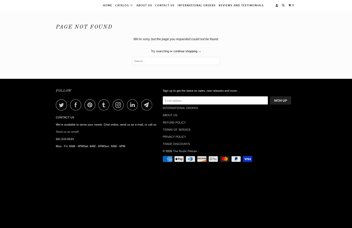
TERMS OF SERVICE (177, 129)
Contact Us (165, 5)
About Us (144, 5)
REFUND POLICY (174, 122)
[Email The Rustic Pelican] (148, 104)
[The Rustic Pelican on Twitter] (62, 104)
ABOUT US (170, 115)
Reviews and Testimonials (241, 5)
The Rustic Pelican (69, 5)
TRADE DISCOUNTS (176, 144)
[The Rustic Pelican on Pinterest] (91, 104)
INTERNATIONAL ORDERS (197, 5)
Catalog (122, 5)
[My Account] (277, 5)
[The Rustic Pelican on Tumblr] (105, 104)
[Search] (283, 5)
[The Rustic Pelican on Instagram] (119, 104)
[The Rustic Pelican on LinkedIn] (133, 104)
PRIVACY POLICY (174, 136)
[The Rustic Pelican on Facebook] (77, 104)
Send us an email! (67, 131)
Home (107, 5)
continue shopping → (187, 51)
